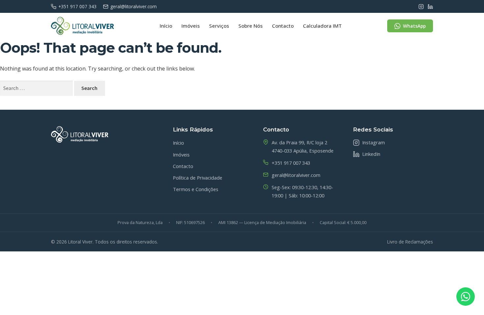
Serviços (219, 25)
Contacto (283, 25)
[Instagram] (421, 6)
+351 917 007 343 (77, 6)
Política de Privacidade (197, 177)
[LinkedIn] (430, 6)
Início (166, 25)
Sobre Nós (250, 25)
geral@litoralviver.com (133, 6)
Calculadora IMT (322, 25)
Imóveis (190, 25)
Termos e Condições (195, 189)
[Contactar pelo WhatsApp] (465, 296)
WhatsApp (414, 26)
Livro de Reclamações (410, 242)
